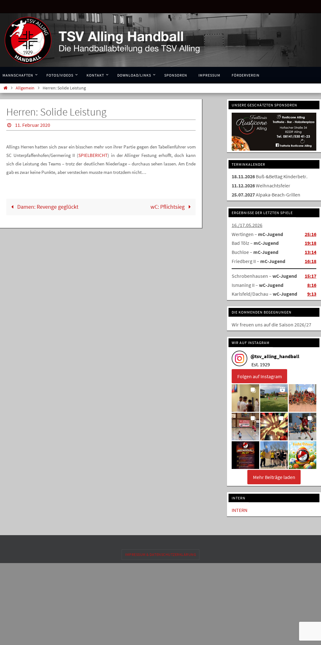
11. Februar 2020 (32, 124)
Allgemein (25, 88)
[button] (245, 397)
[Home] (5, 88)
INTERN (239, 509)
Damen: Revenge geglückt (47, 205)
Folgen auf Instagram (259, 375)
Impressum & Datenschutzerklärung (160, 553)
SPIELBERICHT (93, 154)
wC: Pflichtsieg (168, 205)
